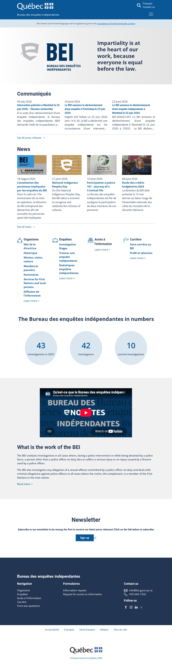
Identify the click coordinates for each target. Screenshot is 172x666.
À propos (69, 629)
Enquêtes (65, 239)
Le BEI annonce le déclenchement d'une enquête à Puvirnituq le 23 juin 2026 (85, 109)
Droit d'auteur (87, 629)
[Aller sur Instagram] (131, 607)
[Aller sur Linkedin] (136, 607)
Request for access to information (82, 594)
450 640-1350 (137, 594)
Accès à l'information (29, 598)
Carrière (135, 239)
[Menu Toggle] (151, 14)
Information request (74, 590)
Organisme (31, 239)
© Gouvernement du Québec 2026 (86, 658)
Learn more (30, 301)
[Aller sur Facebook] (126, 607)
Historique (30, 253)
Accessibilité (52, 629)
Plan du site (120, 629)
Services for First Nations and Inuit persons (35, 283)
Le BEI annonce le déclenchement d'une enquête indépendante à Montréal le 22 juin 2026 (131, 109)
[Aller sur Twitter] (141, 607)
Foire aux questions (28, 606)
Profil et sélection (141, 253)
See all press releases (29, 137)
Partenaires (31, 274)
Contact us (149, 7)
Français (147, 3)
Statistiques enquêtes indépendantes (68, 269)
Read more (23, 484)
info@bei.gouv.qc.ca (140, 590)
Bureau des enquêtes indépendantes (38, 14)
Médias (104, 629)
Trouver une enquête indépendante (68, 256)
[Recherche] (139, 5)
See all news (24, 227)
